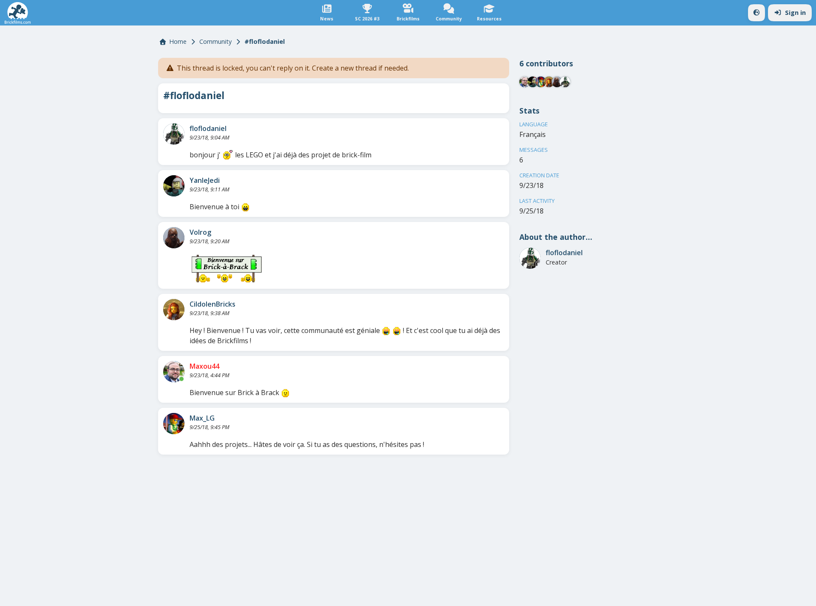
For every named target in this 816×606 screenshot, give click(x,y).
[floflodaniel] (173, 134)
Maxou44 (204, 366)
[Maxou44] (173, 371)
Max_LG (202, 418)
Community (215, 41)
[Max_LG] (173, 423)
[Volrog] (173, 237)
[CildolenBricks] (173, 309)
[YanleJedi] (173, 185)
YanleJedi (205, 180)
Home (178, 41)
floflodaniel (208, 128)
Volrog (200, 232)
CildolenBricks (212, 304)
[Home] (18, 13)
